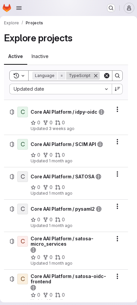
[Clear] (107, 76)
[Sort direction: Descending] (117, 89)
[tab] (15, 56)
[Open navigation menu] (19, 8)
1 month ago (60, 160)
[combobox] (60, 89)
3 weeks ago (61, 128)
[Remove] (96, 76)
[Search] (117, 75)
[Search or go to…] (111, 8)
